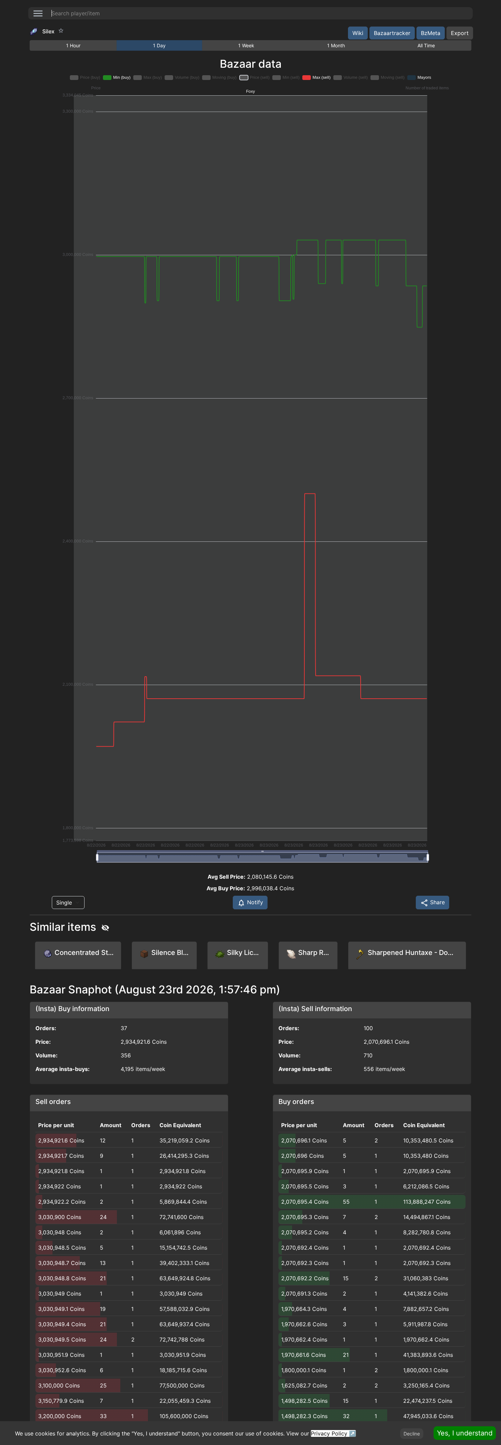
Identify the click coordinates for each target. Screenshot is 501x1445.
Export (460, 33)
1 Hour (73, 45)
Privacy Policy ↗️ (333, 1433)
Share (436, 902)
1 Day (159, 45)
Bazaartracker (392, 33)
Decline (412, 1433)
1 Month (336, 45)
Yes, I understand (464, 1433)
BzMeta (430, 33)
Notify (254, 902)
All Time (426, 45)
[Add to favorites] (61, 30)
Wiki (357, 33)
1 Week (246, 45)
